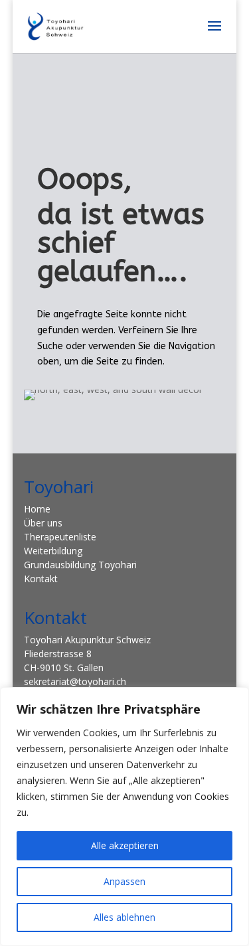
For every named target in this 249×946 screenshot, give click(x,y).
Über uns (43, 522)
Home (37, 509)
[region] (124, 816)
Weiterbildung (53, 550)
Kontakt (41, 578)
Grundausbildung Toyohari (80, 564)
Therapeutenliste (60, 536)
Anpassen (124, 881)
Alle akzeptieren (125, 845)
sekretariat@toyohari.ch (75, 681)
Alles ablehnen (124, 917)
